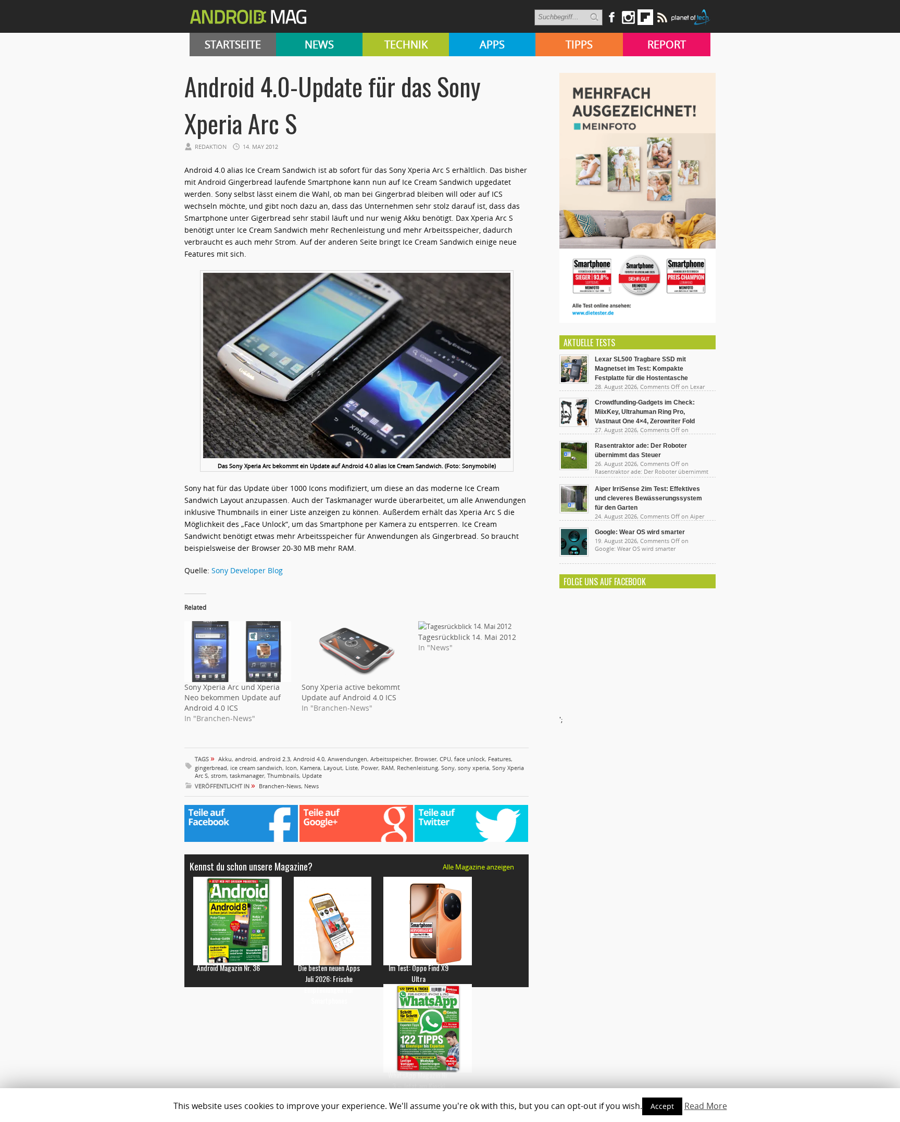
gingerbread (211, 768)
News (319, 44)
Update (312, 775)
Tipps (579, 44)
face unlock (469, 759)
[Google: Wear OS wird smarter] (574, 554)
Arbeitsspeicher (390, 759)
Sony (448, 768)
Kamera (310, 768)
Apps (492, 44)
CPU (445, 759)
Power (369, 768)
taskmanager (247, 775)
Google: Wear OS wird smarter (640, 532)
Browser (425, 759)
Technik (406, 44)
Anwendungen (347, 759)
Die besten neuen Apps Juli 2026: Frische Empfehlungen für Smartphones (329, 984)
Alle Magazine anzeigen (478, 867)
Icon (291, 768)
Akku (225, 759)
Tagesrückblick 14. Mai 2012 (467, 637)
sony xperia (473, 768)
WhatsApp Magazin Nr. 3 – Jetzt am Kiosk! (418, 1080)
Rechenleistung (417, 768)
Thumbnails (283, 775)
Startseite (233, 44)
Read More (705, 1106)
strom (219, 775)
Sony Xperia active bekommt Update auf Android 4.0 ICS (351, 692)
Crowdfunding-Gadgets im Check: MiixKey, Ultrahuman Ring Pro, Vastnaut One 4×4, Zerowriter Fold (645, 412)
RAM (387, 768)
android (245, 759)
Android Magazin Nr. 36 (228, 967)
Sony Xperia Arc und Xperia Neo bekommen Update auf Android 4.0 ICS (232, 697)
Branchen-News (280, 786)
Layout (332, 768)
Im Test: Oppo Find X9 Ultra (418, 973)
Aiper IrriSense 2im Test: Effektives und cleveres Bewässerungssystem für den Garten (648, 498)
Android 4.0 (308, 759)
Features (499, 759)
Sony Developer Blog (247, 570)
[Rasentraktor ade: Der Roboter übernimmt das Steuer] (574, 467)
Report (666, 44)
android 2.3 (274, 759)
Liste (351, 768)
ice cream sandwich (256, 768)
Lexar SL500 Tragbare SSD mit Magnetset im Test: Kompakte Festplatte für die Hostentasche (641, 369)
